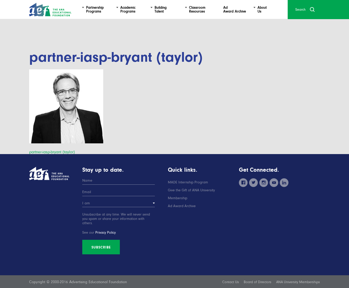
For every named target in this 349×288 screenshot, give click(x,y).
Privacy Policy (105, 232)
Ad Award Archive (182, 206)
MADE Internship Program (188, 182)
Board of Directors (257, 282)
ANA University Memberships (298, 282)
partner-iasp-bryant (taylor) (52, 152)
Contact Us (230, 282)
